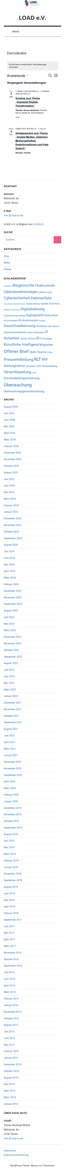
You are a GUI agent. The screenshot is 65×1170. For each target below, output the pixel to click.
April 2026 (9, 433)
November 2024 (12, 525)
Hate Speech (53, 326)
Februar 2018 (11, 913)
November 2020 (12, 768)
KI (37, 338)
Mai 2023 (9, 623)
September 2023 (13, 603)
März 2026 (10, 439)
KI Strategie (46, 338)
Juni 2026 (9, 419)
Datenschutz (41, 298)
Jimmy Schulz (28, 338)
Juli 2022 (9, 669)
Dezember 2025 (12, 452)
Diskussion (51, 315)
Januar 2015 (11, 1057)
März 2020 (10, 788)
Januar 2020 (11, 801)
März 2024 (10, 577)
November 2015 (12, 1011)
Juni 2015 (9, 1038)
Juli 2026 (9, 413)
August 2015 (11, 1024)
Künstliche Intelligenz (21, 344)
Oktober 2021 (11, 715)
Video (34, 373)
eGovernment (11, 320)
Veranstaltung (49, 366)
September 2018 (13, 880)
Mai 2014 (9, 1084)
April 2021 (9, 742)
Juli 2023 (9, 617)
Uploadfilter (31, 366)
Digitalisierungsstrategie (15, 315)
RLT (37, 359)
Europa (42, 320)
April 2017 (9, 939)
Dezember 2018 (12, 873)
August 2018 (11, 886)
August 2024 (11, 544)
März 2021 (10, 748)
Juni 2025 (9, 485)
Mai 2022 (9, 683)
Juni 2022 (9, 676)
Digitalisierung (33, 309)
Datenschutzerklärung (16, 1155)
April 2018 (9, 906)
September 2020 (13, 775)
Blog (6, 256)
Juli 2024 (9, 551)
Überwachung (18, 385)
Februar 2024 (11, 584)
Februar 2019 (11, 860)
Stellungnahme (14, 366)
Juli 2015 (9, 1031)
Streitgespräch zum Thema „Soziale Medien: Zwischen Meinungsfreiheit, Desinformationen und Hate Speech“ (31, 140)
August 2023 (11, 610)
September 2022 (13, 656)
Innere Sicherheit (35, 332)
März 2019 (10, 853)
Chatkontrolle (45, 285)
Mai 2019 (9, 847)
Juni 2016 (9, 978)
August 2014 (11, 1077)
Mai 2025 (9, 492)
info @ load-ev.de (13, 215)
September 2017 (13, 919)
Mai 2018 (9, 900)
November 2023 (12, 597)
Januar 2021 (11, 755)
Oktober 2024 (11, 531)
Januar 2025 (11, 511)
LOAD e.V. (32, 18)
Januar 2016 (11, 1005)
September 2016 (13, 965)
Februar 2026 (11, 446)
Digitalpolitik (35, 315)
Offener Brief (16, 351)
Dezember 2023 (12, 590)
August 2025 (11, 472)
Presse (7, 269)
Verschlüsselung (17, 372)
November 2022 (12, 643)
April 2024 (9, 571)
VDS (38, 366)
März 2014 (10, 1097)
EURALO (38, 224)
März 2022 (10, 689)
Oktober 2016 (11, 959)
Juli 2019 (9, 840)
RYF (45, 359)
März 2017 (10, 946)
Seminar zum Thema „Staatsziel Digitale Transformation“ (27, 102)
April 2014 (9, 1090)
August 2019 (11, 834)
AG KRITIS (8, 286)
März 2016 (10, 992)
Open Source (37, 352)
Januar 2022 (11, 696)
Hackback (41, 326)
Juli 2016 (9, 972)
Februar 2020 (11, 794)
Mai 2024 (9, 564)
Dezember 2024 (12, 518)
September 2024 (13, 538)
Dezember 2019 (12, 808)
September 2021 (13, 722)
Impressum (10, 1150)
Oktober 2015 (11, 1018)
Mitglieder (46, 344)
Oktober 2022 (11, 650)
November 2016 (12, 952)
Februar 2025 (11, 505)
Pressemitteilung (18, 359)
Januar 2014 (11, 1103)
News (7, 262)
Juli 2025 (9, 479)
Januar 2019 (11, 867)
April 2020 (9, 781)
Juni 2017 (9, 926)
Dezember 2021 (12, 702)
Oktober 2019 (11, 821)
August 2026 (11, 406)
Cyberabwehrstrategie (20, 292)
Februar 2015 (11, 1051)
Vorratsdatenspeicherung (21, 378)
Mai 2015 (9, 1044)
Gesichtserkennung (19, 326)
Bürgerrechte (23, 285)
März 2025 (10, 498)
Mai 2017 (9, 932)
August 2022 (11, 663)
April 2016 (9, 985)
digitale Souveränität (12, 310)
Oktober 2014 (11, 1071)
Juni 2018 (9, 893)
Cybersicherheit (17, 298)
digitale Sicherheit (50, 303)
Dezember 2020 (12, 761)
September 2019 (13, 827)
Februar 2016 (11, 998)
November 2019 (12, 814)
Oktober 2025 (11, 465)
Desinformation (20, 304)
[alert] (32, 65)
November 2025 (12, 459)
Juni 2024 (9, 558)
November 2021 (12, 709)
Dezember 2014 (12, 1064)
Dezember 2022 (12, 636)
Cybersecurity (45, 292)
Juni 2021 (9, 735)
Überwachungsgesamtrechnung (24, 391)
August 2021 (11, 728)
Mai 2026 (9, 426)
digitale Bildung (33, 304)
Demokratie (8, 304)
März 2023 (10, 630)
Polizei (50, 352)
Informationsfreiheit (15, 332)
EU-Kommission (28, 320)
